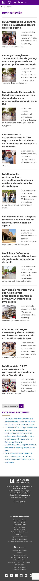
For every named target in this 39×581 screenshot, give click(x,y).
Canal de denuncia (19, 569)
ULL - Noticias (7, 6)
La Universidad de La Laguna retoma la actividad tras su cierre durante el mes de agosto (19, 221)
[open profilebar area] (15, 2)
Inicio (1, 7)
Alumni (19, 553)
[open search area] (22, 2)
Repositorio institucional (20, 537)
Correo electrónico (19, 520)
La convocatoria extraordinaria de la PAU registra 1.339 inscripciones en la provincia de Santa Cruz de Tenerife (19, 140)
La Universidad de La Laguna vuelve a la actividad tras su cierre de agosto (19, 24)
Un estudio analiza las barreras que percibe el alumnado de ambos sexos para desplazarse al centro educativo (20, 422)
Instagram (17, 575)
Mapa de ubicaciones (19, 539)
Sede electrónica (19, 527)
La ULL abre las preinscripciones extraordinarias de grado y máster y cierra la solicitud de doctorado (17, 180)
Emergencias (20, 502)
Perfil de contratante (19, 550)
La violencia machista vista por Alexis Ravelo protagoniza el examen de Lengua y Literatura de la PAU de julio (18, 295)
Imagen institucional (19, 567)
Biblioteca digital (19, 529)
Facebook (7, 575)
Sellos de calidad (19, 560)
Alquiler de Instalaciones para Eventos (19, 542)
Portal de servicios (20, 525)
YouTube (22, 575)
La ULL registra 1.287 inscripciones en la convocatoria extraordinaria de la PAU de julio (18, 371)
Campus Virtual (19, 522)
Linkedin (27, 575)
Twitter (12, 575)
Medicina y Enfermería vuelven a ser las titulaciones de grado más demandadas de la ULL (19, 258)
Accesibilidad (19, 565)
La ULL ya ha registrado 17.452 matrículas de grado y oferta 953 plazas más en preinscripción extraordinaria (19, 60)
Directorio (19, 534)
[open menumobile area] (25, 2)
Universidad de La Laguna (19, 481)
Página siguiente (11, 406)
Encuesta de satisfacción (19, 557)
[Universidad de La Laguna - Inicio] (4, 2)
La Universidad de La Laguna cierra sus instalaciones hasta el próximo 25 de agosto (20, 448)
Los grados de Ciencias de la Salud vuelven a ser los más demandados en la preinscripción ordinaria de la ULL (19, 98)
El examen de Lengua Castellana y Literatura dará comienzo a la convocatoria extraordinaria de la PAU (18, 334)
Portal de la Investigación (19, 532)
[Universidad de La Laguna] (11, 2)
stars (19, 509)
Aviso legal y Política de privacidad (19, 562)
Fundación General (19, 555)
